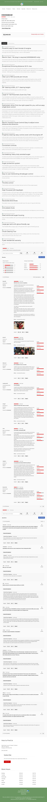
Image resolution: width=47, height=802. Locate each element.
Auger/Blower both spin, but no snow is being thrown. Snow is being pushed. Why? (17, 548)
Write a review (42, 257)
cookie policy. (28, 798)
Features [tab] (4, 43)
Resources (34, 8)
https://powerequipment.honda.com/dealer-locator (14, 539)
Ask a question (41, 517)
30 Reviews (12, 248)
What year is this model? (7, 567)
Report (27, 332)
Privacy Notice (23, 789)
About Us (28, 8)
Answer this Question (7, 533)
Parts (14, 8)
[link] (6, 16)
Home (3, 8)
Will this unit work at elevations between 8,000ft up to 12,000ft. (13, 585)
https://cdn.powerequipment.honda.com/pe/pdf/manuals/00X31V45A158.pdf (14, 599)
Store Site (41, 1)
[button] (43, 506)
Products (8, 8)
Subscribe (7, 761)
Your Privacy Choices (22, 790)
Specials (23, 8)
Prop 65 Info (23, 794)
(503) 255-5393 (36, 1)
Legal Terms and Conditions (23, 792)
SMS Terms (23, 793)
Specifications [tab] (11, 43)
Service (18, 8)
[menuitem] (38, 277)
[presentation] (19, 325)
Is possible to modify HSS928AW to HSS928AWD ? (11, 631)
